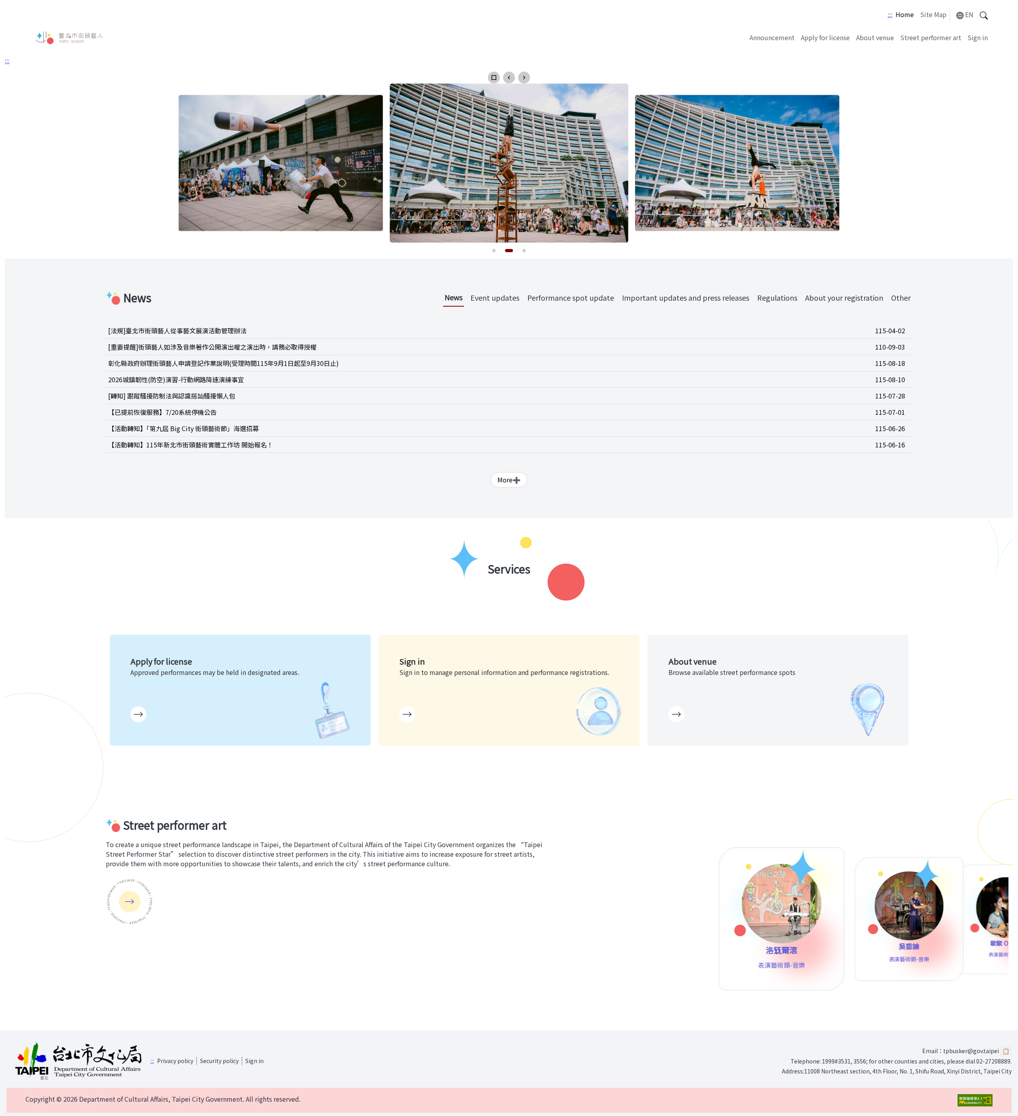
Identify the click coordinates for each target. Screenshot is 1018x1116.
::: (890, 14)
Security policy (219, 1061)
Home (905, 14)
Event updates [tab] (494, 297)
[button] (494, 78)
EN (969, 14)
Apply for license (825, 37)
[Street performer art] (129, 901)
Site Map (933, 14)
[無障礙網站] (975, 1100)
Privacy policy (175, 1061)
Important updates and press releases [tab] (685, 297)
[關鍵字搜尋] (984, 14)
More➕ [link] (509, 479)
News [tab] (453, 297)
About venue (875, 37)
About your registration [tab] (844, 297)
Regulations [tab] (777, 297)
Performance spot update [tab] (570, 297)
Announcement (772, 37)
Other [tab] (901, 297)
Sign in (977, 37)
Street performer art (930, 37)
